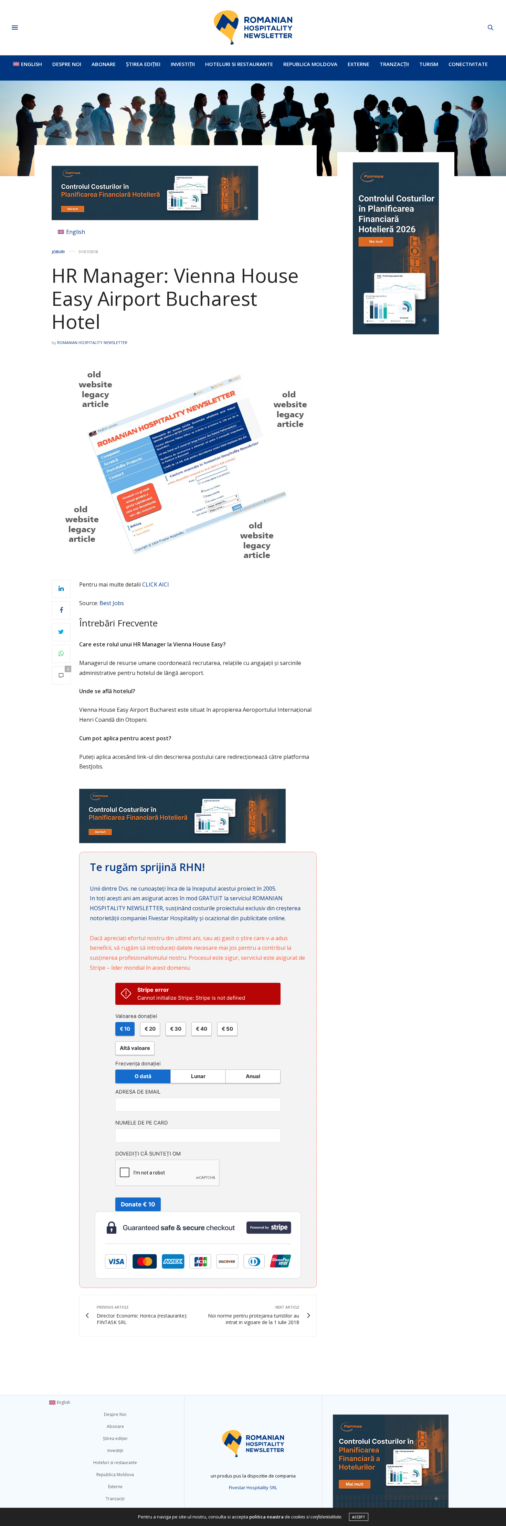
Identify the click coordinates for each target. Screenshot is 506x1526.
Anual (253, 1076)
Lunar (198, 1076)
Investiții (183, 64)
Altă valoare (135, 1048)
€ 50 (227, 1028)
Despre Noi (66, 64)
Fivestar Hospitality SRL (253, 1487)
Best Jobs (111, 603)
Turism (428, 64)
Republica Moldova (310, 64)
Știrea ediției (143, 64)
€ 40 (201, 1028)
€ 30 (175, 1028)
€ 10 (125, 1028)
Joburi (58, 252)
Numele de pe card (141, 1123)
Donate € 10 (138, 1204)
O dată (143, 1076)
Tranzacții (394, 64)
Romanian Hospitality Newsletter (92, 342)
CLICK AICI (155, 584)
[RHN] (253, 27)
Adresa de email (137, 1092)
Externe (358, 64)
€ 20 (150, 1028)
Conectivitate (468, 64)
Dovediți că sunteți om (148, 1154)
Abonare (104, 64)
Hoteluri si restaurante (239, 64)
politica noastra (266, 1517)
